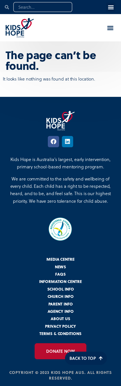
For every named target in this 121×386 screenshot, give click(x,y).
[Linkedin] (67, 141)
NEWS (60, 267)
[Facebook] (53, 141)
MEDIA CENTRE (60, 259)
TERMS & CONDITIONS (60, 333)
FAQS (60, 274)
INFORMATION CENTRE (60, 281)
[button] (110, 7)
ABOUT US (60, 319)
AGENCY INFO (61, 311)
